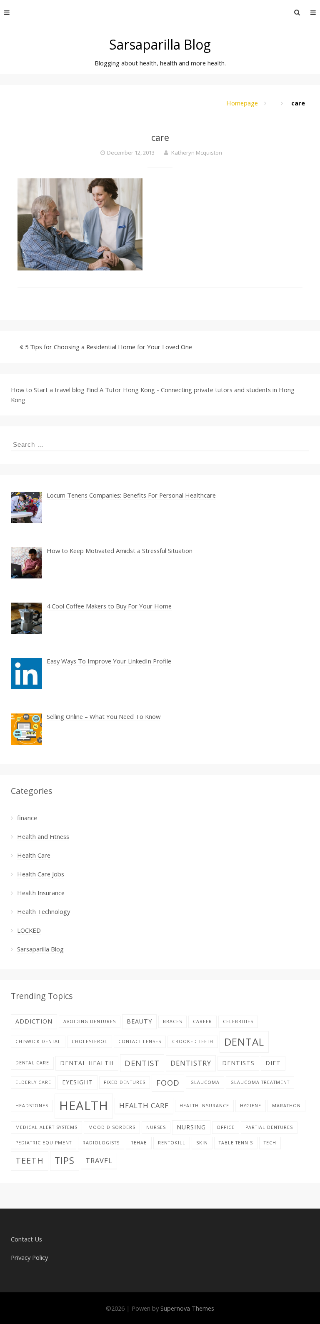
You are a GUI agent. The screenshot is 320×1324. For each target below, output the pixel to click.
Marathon (286, 1106)
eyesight (77, 1082)
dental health (87, 1063)
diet (273, 1063)
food (168, 1082)
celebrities (238, 1021)
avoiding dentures (89, 1021)
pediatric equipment (43, 1143)
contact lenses (139, 1041)
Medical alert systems (46, 1127)
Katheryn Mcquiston (196, 152)
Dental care (32, 1063)
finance (27, 817)
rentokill (171, 1143)
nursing (191, 1127)
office (226, 1127)
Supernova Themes (187, 1308)
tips (65, 1160)
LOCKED (29, 930)
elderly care (33, 1082)
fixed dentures (124, 1082)
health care (144, 1105)
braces (172, 1021)
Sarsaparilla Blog (160, 44)
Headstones (31, 1106)
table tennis (236, 1143)
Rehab (138, 1143)
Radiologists (101, 1143)
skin (202, 1143)
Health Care (33, 855)
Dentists (238, 1063)
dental (244, 1042)
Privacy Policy (29, 1257)
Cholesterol (90, 1041)
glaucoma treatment (260, 1082)
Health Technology (43, 911)
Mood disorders (111, 1127)
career (202, 1021)
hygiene (250, 1106)
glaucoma (205, 1082)
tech (270, 1143)
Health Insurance (41, 893)
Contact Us (26, 1239)
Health (83, 1105)
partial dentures (269, 1127)
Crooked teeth (192, 1041)
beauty (139, 1021)
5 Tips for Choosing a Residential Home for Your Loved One (108, 347)
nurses (156, 1127)
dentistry (190, 1063)
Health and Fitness (43, 836)
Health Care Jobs (40, 874)
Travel (98, 1160)
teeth (29, 1160)
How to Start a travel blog (48, 389)
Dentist (142, 1063)
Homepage (242, 103)
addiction (33, 1021)
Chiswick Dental (38, 1041)
